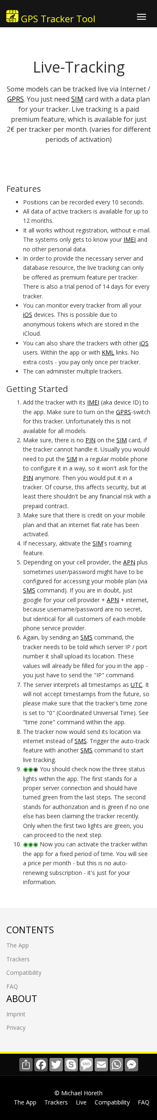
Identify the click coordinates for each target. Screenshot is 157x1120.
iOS (27, 315)
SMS (29, 590)
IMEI (130, 239)
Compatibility (23, 972)
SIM (77, 99)
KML (108, 352)
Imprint (16, 1014)
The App (17, 945)
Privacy (16, 1027)
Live (81, 1102)
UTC (136, 685)
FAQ (12, 986)
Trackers (18, 959)
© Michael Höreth (78, 1093)
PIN (90, 440)
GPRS (15, 99)
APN (129, 562)
